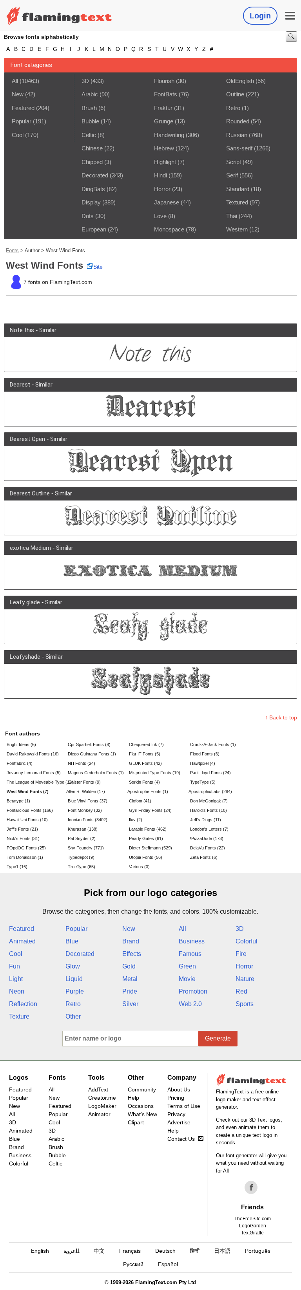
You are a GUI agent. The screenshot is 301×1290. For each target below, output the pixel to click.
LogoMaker (102, 1106)
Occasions (141, 1106)
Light (16, 979)
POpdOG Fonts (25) (26, 848)
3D (85, 81)
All (15, 81)
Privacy (176, 1114)
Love (160, 216)
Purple (74, 991)
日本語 (222, 1251)
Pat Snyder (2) (82, 838)
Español (168, 1264)
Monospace (169, 229)
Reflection (23, 1004)
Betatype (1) (18, 801)
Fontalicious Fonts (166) (30, 810)
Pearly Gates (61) (146, 838)
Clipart (136, 1122)
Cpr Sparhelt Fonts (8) (89, 744)
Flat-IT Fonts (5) (144, 754)
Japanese (166, 202)
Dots (88, 216)
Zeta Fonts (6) (204, 857)
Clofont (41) (140, 801)
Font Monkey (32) (85, 810)
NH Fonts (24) (81, 763)
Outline (235, 94)
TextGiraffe (252, 1233)
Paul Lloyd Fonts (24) (210, 772)
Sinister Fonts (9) (84, 782)
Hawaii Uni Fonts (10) (27, 819)
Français (130, 1251)
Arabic (90, 94)
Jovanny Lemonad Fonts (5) (34, 772)
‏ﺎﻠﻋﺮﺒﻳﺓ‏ (71, 1251)
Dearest (20, 384)
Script (233, 162)
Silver (130, 1004)
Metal (130, 979)
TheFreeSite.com (252, 1218)
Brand (130, 941)
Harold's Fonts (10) (208, 810)
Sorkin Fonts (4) (144, 782)
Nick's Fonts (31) (23, 838)
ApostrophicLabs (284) (210, 791)
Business (192, 941)
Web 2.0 (190, 1004)
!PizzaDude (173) (206, 838)
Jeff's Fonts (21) (22, 829)
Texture (19, 1016)
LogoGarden (252, 1226)
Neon (16, 991)
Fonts (12, 250)
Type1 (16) (17, 866)
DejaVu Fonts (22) (207, 848)
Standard (237, 189)
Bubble (90, 121)
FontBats (165, 94)
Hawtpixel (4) (202, 763)
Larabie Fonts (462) (148, 829)
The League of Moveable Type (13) (36, 782)
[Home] (59, 15)
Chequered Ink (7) (146, 744)
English (40, 1251)
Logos (18, 1077)
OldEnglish (240, 81)
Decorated (95, 175)
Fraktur (163, 108)
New (18, 94)
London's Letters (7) (209, 829)
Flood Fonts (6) (204, 754)
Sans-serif (239, 148)
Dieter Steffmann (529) (150, 848)
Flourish (164, 81)
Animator (99, 1114)
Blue (71, 941)
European (94, 229)
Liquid (74, 979)
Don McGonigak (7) (209, 801)
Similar (47, 330)
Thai (231, 216)
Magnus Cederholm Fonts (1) (96, 772)
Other (73, 1016)
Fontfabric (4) (20, 763)
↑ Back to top (281, 717)
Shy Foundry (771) (86, 848)
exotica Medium (30, 547)
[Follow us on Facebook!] (251, 1187)
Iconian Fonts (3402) (87, 819)
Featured (23, 108)
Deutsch (165, 1251)
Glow (72, 966)
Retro (233, 108)
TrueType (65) (81, 866)
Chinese (92, 148)
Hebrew (164, 148)
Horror (162, 189)
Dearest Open (27, 439)
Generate (218, 1038)
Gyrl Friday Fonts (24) (150, 810)
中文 (99, 1251)
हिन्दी (194, 1251)
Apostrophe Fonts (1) (147, 791)
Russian (236, 135)
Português (257, 1251)
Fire (241, 953)
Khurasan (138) (83, 829)
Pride (129, 991)
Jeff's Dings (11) (205, 819)
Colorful (246, 941)
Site (98, 267)
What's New (142, 1114)
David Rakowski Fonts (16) (33, 754)
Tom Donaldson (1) (25, 857)
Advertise (178, 1122)
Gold (129, 966)
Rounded (237, 121)
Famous (190, 953)
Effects (131, 953)
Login (260, 15)
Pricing (175, 1098)
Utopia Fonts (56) (145, 857)
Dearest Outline (30, 493)
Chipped (92, 162)
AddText (98, 1089)
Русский (133, 1264)
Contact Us (181, 1139)
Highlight (165, 162)
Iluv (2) (135, 819)
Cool (18, 135)
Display (91, 202)
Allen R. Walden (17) (85, 791)
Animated (22, 941)
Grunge (163, 121)
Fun (14, 966)
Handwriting (169, 135)
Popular (21, 121)
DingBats (93, 189)
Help (133, 1098)
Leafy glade (25, 602)
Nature (245, 979)
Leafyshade (25, 656)
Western (237, 229)
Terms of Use (183, 1106)
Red (241, 991)
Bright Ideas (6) (21, 744)
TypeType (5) (203, 782)
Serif (232, 175)
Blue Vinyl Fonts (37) (87, 801)
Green (187, 966)
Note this (22, 330)
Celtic (89, 135)
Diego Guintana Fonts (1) (92, 754)
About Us (178, 1089)
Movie (187, 979)
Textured (237, 202)
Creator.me (102, 1098)
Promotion (193, 991)
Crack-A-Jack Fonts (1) (213, 744)
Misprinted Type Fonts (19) (154, 772)
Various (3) (139, 866)
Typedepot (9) (81, 857)
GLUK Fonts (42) (145, 763)
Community (142, 1089)
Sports (245, 1004)
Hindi (160, 175)
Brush (89, 108)
